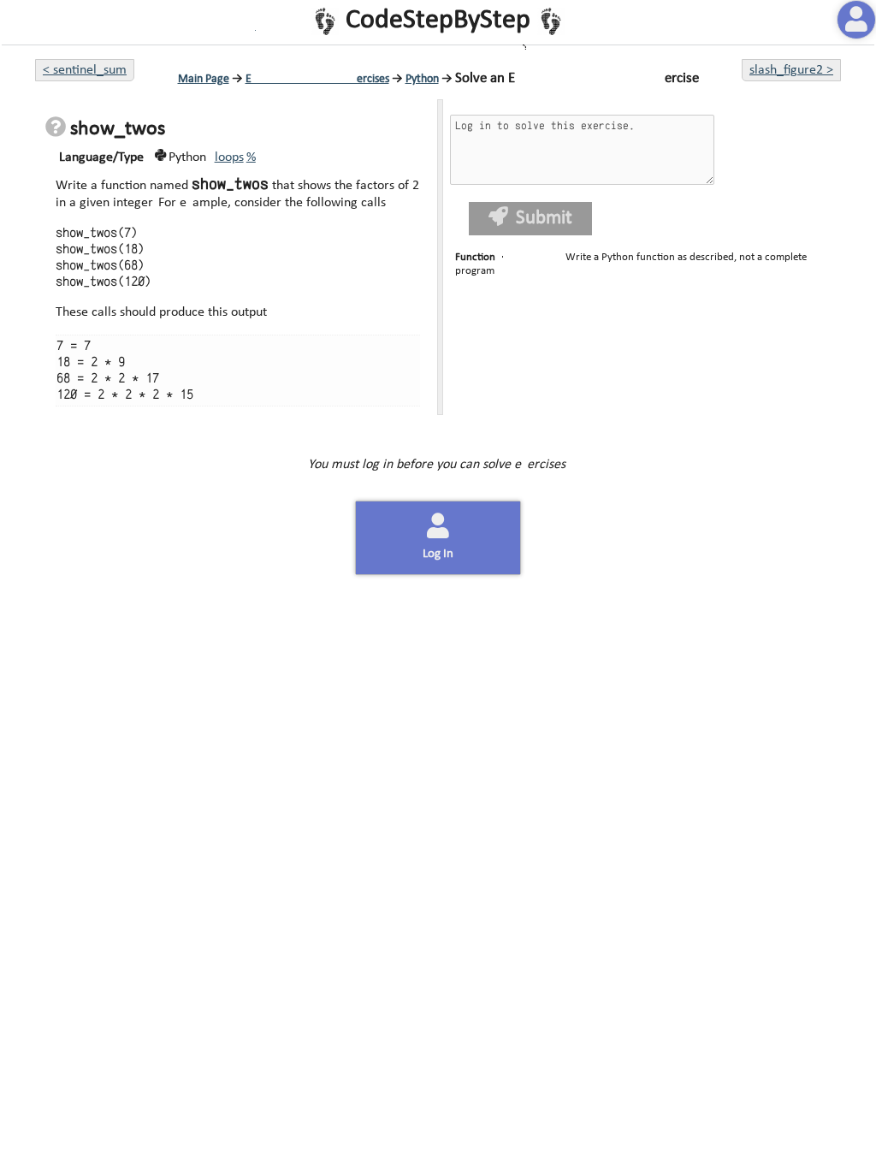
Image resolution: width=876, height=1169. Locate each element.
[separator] (438, 256)
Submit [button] (542, 218)
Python (422, 79)
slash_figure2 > (791, 70)
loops (229, 157)
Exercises (317, 79)
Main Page (203, 79)
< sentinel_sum (85, 70)
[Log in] (856, 19)
